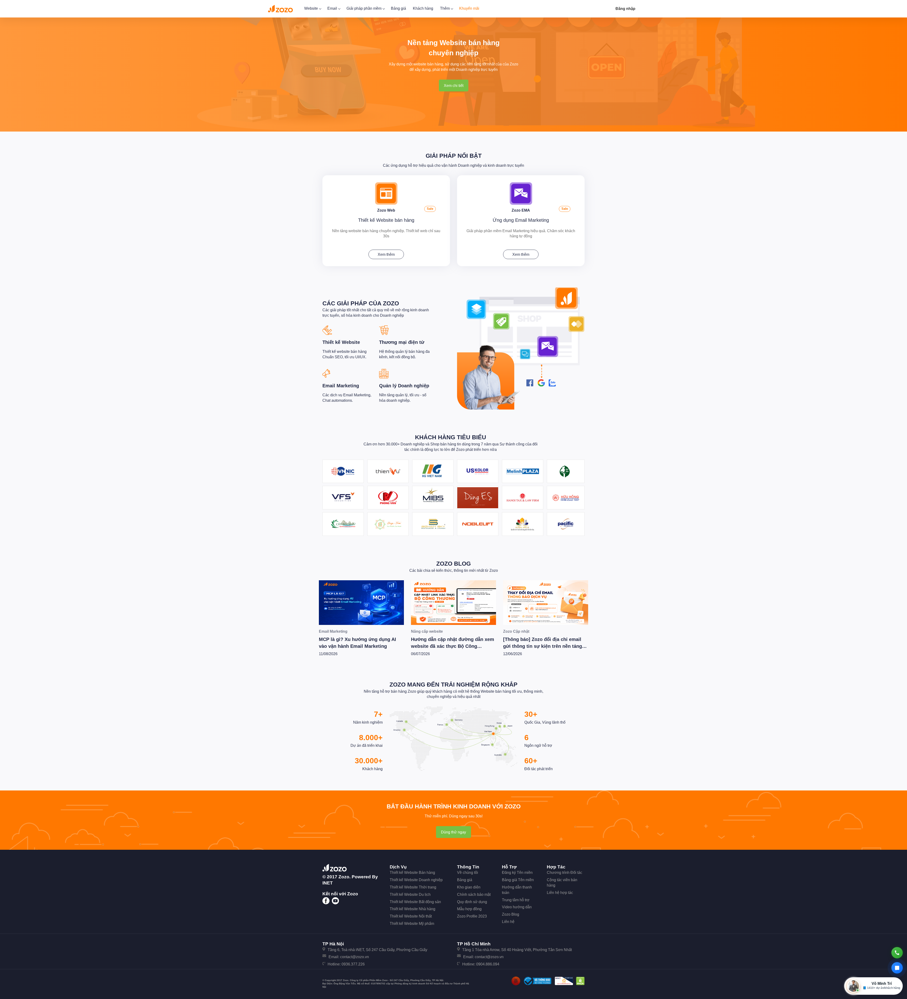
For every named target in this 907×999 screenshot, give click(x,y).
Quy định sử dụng (472, 902)
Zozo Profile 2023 (472, 916)
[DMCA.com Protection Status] (580, 981)
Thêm (445, 8)
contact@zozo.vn (354, 957)
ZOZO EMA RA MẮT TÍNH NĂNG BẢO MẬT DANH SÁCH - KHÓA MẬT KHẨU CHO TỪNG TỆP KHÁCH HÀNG (544, 601)
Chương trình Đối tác (564, 873)
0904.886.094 (487, 964)
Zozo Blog (453, 563)
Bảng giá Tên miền (518, 880)
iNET (327, 882)
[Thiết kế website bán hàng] (386, 193)
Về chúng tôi (467, 873)
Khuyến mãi (469, 8)
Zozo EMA (521, 210)
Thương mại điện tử (401, 342)
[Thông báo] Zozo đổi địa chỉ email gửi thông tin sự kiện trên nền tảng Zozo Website (450, 646)
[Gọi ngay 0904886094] (897, 952)
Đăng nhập (625, 9)
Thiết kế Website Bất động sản (415, 902)
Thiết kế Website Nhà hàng (412, 909)
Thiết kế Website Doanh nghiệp (416, 880)
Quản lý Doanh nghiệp (404, 385)
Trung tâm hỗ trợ (516, 900)
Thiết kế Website (341, 342)
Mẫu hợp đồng (469, 909)
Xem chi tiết (453, 86)
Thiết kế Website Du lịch (410, 894)
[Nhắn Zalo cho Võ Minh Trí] (897, 967)
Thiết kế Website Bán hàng (412, 873)
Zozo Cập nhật (424, 631)
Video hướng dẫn (517, 907)
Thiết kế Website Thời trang (413, 887)
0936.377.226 (353, 964)
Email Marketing (340, 385)
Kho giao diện (468, 887)
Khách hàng (423, 8)
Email (332, 8)
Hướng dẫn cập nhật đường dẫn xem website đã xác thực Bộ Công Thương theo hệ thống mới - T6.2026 (360, 646)
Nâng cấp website (335, 631)
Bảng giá (398, 8)
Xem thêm (386, 254)
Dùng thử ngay (453, 832)
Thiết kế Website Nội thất (411, 916)
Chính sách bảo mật (474, 894)
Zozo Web (386, 210)
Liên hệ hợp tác (560, 893)
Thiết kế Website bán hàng (386, 220)
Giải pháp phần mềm (364, 8)
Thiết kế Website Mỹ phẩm (412, 924)
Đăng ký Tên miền (517, 873)
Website (311, 8)
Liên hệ (508, 922)
